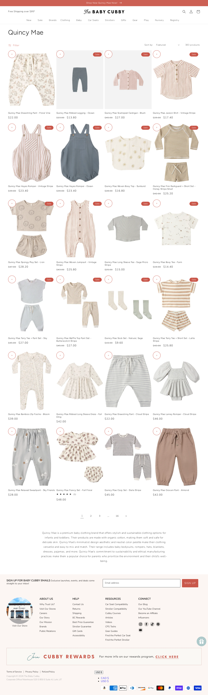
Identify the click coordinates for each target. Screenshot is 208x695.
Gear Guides (111, 631)
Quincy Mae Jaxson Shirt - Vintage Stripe (174, 113)
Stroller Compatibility (116, 608)
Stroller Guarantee (81, 626)
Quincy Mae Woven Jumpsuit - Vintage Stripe (76, 263)
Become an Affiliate (148, 613)
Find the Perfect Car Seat (117, 635)
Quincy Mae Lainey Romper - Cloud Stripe (174, 414)
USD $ (99, 672)
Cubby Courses (113, 613)
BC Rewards (78, 617)
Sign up (190, 583)
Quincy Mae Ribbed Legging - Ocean (75, 113)
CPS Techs (110, 626)
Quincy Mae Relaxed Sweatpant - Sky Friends (31, 490)
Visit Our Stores (47, 608)
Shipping (76, 613)
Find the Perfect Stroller (117, 639)
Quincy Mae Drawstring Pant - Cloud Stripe (127, 414)
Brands (43, 626)
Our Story (44, 617)
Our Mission (45, 622)
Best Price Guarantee (83, 622)
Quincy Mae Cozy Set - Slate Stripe (123, 490)
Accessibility (78, 635)
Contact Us (78, 604)
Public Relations (47, 631)
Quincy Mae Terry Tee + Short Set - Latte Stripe (174, 339)
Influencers (143, 617)
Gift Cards (77, 631)
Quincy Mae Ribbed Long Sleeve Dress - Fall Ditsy (79, 415)
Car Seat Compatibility (116, 604)
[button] (184, 11)
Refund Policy (48, 671)
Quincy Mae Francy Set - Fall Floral (74, 490)
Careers (43, 613)
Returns (76, 608)
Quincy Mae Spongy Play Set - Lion (26, 262)
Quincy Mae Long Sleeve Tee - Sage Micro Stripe (126, 263)
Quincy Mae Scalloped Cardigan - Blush (125, 113)
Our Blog (143, 604)
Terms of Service (14, 671)
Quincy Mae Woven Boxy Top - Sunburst (125, 186)
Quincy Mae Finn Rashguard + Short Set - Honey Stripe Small (174, 187)
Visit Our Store (19, 625)
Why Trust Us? (47, 604)
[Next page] (126, 516)
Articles (109, 617)
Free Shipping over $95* (21, 11)
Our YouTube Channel (149, 608)
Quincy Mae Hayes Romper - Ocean (74, 186)
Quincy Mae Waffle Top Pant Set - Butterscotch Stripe (73, 339)
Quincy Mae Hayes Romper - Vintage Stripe (30, 186)
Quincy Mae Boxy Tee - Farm (167, 262)
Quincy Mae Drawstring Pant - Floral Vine (29, 113)
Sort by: (148, 44)
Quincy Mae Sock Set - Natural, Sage (124, 338)
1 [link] (82, 516)
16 (117, 516)
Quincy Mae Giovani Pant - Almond (171, 490)
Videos (108, 622)
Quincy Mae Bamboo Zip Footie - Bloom (29, 414)
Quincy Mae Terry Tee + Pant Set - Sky (27, 338)
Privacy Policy (31, 671)
